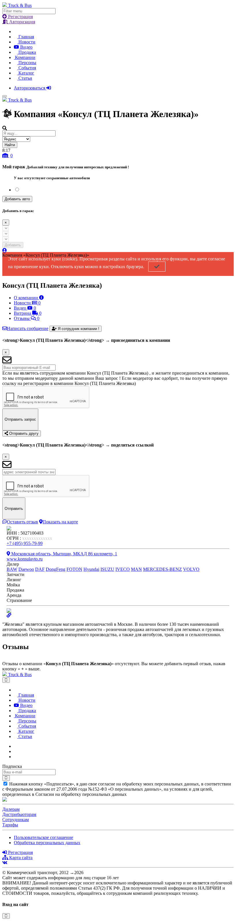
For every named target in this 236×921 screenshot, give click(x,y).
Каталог (25, 72)
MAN (136, 569)
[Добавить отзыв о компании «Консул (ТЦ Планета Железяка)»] (4, 658)
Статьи (24, 78)
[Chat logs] (15, 746)
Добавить (13, 245)
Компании (24, 57)
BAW (12, 569)
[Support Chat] (15, 751)
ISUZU (107, 569)
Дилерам (11, 809)
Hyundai (91, 569)
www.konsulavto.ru (25, 558)
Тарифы (10, 824)
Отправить (14, 508)
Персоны (26, 62)
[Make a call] (15, 756)
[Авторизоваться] (4, 250)
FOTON (74, 569)
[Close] (6, 680)
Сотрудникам (15, 819)
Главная (25, 36)
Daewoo (26, 569)
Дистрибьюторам (19, 814)
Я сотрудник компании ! (78, 329)
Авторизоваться (30, 87)
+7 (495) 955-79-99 (25, 543)
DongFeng (55, 569)
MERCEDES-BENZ (162, 569)
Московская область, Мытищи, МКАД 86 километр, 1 (63, 553)
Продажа (26, 52)
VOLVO (191, 569)
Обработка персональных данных (47, 842)
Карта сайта (20, 857)
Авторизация (21, 21)
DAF (40, 569)
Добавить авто (17, 199)
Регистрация (20, 16)
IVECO (122, 569)
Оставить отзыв (22, 521)
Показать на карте (60, 521)
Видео (26, 47)
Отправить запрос (20, 419)
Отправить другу (23, 433)
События (26, 67)
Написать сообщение (27, 328)
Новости (26, 41)
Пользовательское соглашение (43, 837)
